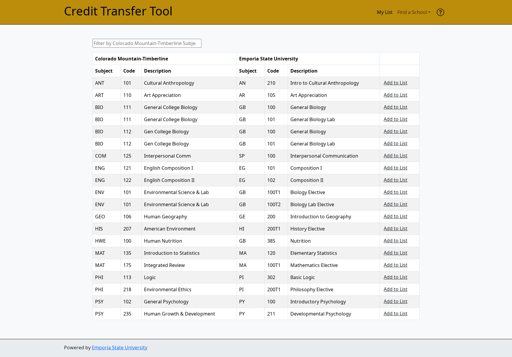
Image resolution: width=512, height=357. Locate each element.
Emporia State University (119, 347)
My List (385, 12)
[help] (440, 12)
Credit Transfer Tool (118, 11)
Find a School (412, 12)
